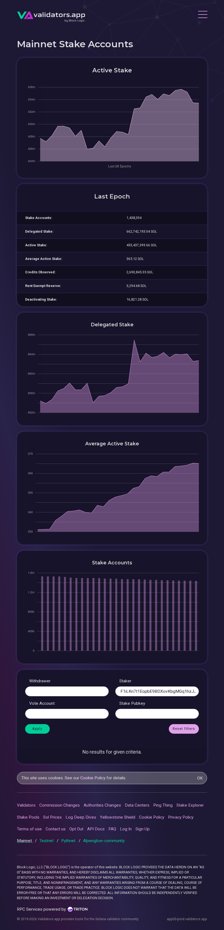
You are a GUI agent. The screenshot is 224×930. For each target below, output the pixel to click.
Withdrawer (40, 681)
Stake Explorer (190, 805)
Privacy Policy (180, 817)
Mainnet (25, 840)
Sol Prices (52, 817)
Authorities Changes (102, 805)
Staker (125, 681)
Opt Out (76, 829)
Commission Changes (59, 805)
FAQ (112, 829)
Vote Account (42, 703)
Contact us (56, 829)
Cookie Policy (92, 777)
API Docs (96, 829)
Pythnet (68, 840)
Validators (26, 805)
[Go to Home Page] (51, 15)
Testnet (47, 840)
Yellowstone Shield (117, 817)
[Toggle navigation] (202, 15)
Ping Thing (163, 805)
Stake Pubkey (132, 703)
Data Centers (137, 805)
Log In (126, 829)
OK (200, 778)
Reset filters (184, 729)
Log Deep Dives (81, 817)
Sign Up (142, 829)
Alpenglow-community (104, 840)
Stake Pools (28, 817)
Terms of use (29, 829)
